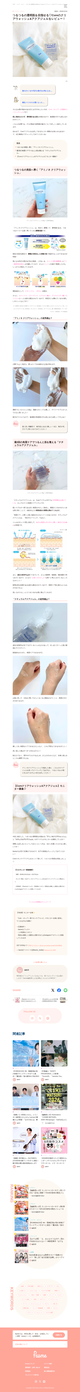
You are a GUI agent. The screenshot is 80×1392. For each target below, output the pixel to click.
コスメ (60, 1295)
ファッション (54, 1299)
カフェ (47, 1303)
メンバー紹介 (48, 1363)
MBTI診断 (30, 1286)
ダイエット (44, 1299)
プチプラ (50, 1286)
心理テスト (23, 1290)
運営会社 (46, 1367)
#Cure (42, 945)
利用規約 (28, 1371)
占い (58, 1286)
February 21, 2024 (50, 950)
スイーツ (30, 1312)
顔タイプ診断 (35, 1295)
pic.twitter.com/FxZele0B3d (53, 945)
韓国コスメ (58, 1290)
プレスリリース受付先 (32, 1375)
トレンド (40, 1312)
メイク (25, 1303)
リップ (52, 1295)
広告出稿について (21, 1344)
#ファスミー (35, 945)
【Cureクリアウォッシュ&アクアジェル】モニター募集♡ (37, 156)
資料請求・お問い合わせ (32, 1367)
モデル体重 (50, 1312)
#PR (30, 945)
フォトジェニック (36, 1303)
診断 (22, 1286)
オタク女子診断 (46, 1290)
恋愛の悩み (26, 1308)
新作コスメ (41, 1286)
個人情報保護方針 (49, 1371)
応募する (59, 1335)
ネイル (56, 1308)
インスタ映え (26, 1299)
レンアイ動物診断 (38, 1308)
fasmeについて (30, 1363)
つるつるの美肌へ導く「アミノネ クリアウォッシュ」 (35, 147)
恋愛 (45, 1295)
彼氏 (35, 1299)
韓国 (49, 1308)
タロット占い (34, 1290)
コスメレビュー (23, 1295)
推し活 (55, 1303)
